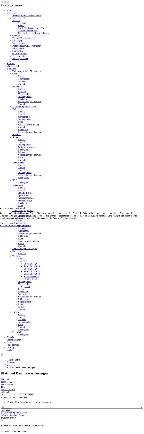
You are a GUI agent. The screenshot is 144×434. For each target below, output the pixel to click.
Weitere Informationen (10, 225)
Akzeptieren (5, 223)
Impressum (26, 225)
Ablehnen (15, 223)
